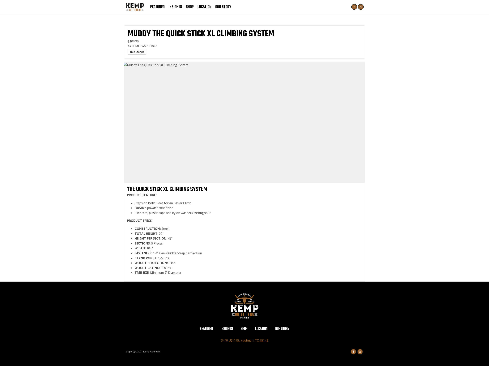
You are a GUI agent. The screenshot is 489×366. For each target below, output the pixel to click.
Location (204, 7)
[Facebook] (354, 7)
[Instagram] (361, 7)
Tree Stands (137, 51)
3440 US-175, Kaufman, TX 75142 (244, 340)
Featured (157, 7)
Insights (175, 7)
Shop (190, 7)
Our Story (223, 7)
